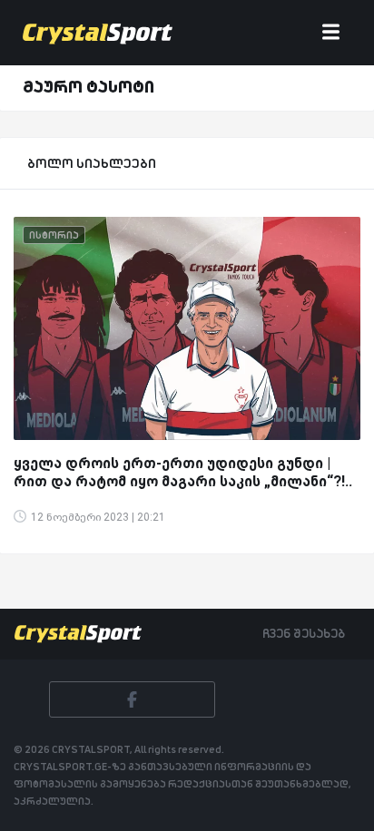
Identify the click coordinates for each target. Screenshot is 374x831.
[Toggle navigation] (330, 33)
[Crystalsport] (97, 32)
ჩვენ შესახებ (303, 633)
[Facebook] (132, 699)
